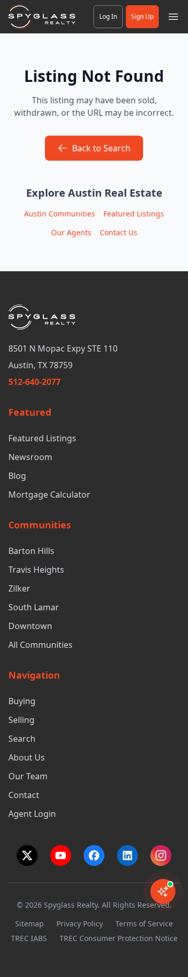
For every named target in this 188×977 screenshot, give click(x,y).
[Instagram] (160, 855)
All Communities (40, 644)
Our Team (28, 776)
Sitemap (29, 923)
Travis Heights (36, 569)
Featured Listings (133, 214)
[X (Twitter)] (27, 855)
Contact (23, 795)
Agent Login (32, 813)
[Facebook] (94, 855)
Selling (21, 720)
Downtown (30, 626)
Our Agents (71, 232)
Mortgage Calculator (49, 494)
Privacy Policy (79, 923)
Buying (22, 701)
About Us (26, 757)
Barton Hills (31, 551)
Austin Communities (59, 214)
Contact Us (118, 232)
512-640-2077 (34, 382)
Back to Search (101, 148)
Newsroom (30, 457)
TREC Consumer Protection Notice (119, 938)
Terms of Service (144, 923)
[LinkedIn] (127, 855)
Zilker (19, 588)
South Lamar (33, 607)
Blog (17, 475)
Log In (108, 16)
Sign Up (142, 16)
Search (22, 738)
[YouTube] (60, 855)
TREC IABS (29, 938)
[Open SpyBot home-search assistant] (162, 891)
